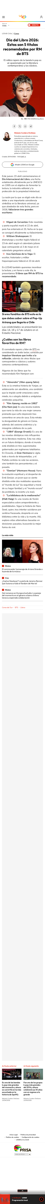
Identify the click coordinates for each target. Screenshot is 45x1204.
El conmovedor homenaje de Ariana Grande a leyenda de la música (22, 570)
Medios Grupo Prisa (23, 1154)
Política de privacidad (28, 1135)
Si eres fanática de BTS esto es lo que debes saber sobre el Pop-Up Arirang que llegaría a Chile (22, 318)
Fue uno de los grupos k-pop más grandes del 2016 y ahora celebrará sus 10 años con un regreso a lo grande (33, 1088)
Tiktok (8, 1110)
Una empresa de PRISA (23, 1148)
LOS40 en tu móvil (22, 1140)
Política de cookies (12, 1137)
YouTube (18, 1110)
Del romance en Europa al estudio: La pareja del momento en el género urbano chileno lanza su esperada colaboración (21, 595)
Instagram (12, 1110)
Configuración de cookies (30, 1137)
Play (41, 1199)
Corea (16, 34)
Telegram (30, 126)
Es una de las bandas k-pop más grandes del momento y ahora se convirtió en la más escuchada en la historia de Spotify (11, 1088)
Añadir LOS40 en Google (24, 164)
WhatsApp (25, 126)
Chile (4, 26)
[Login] (41, 17)
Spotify (32, 1110)
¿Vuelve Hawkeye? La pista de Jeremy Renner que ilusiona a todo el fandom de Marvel (22, 582)
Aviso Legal (14, 1135)
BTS (34, 349)
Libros (22, 607)
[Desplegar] (22, 1190)
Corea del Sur (7, 607)
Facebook (14, 126)
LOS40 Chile (22, 17)
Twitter (20, 126)
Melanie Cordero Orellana (24, 133)
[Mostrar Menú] (3, 16)
